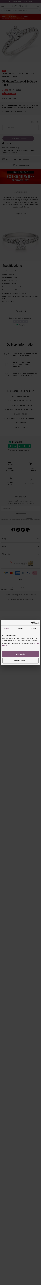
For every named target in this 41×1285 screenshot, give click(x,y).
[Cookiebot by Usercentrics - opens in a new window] (30, 622)
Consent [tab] (7, 628)
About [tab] (33, 628)
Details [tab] (20, 628)
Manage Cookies (19, 660)
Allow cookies (20, 654)
